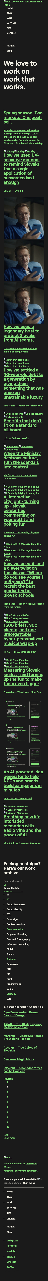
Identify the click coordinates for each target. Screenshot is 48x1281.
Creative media (15, 929)
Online (10, 954)
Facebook (12, 1245)
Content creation (16, 924)
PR (8, 974)
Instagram (12, 1240)
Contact (11, 32)
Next (6, 1134)
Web (9, 998)
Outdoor (11, 959)
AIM (9, 27)
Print (9, 979)
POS (9, 969)
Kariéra (11, 45)
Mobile (10, 949)
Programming (14, 984)
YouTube (11, 1251)
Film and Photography (18, 939)
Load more (9, 1137)
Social (10, 989)
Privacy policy (11, 1270)
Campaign (12, 919)
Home (10, 8)
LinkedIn (11, 1261)
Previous (8, 1078)
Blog (9, 50)
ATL (9, 899)
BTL (9, 914)
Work (10, 18)
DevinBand (30, 1)
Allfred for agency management (20, 1170)
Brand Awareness (16, 904)
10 (8, 1126)
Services (11, 22)
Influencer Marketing (18, 944)
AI (8, 894)
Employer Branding (17, 934)
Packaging (12, 964)
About (10, 13)
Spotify (11, 1256)
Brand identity (14, 909)
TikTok (10, 1267)
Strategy (11, 993)
